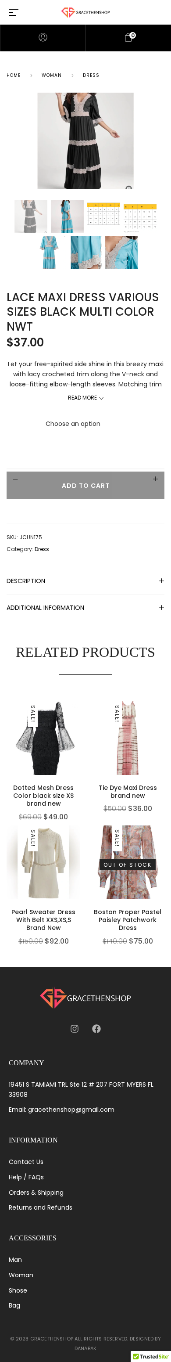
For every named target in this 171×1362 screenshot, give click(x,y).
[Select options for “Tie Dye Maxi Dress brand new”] (162, 737)
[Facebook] (96, 1029)
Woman (52, 75)
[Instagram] (74, 1029)
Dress (91, 75)
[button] (78, 737)
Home (14, 75)
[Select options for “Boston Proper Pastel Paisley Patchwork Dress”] (162, 862)
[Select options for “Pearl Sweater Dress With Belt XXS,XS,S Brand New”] (78, 862)
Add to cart (86, 485)
